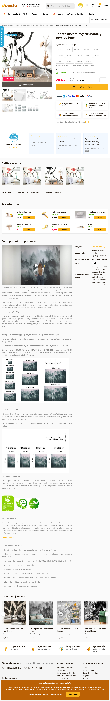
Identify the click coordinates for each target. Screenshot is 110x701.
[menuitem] (16, 14)
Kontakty (86, 678)
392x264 (60, 61)
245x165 (60, 55)
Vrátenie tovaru (62, 678)
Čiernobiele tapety (46, 25)
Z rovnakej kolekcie (51, 193)
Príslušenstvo (7, 193)
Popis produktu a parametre (28, 193)
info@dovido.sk (34, 667)
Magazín (86, 676)
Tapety (18, 25)
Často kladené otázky (90, 673)
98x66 (59, 50)
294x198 (79, 55)
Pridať (29, 217)
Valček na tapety (59, 212)
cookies (15, 689)
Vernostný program (90, 670)
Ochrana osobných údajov (66, 673)
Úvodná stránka (7, 25)
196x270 (95, 50)
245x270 (69, 55)
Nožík (90, 224)
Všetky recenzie (13, 147)
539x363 (88, 61)
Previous (3, 614)
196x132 (86, 50)
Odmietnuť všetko (56, 694)
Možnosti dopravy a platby (66, 676)
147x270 (76, 50)
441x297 (69, 61)
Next (48, 59)
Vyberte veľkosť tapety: (66, 44)
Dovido (88, 122)
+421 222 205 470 (13, 667)
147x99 (68, 50)
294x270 (88, 55)
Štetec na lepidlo (24, 224)
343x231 (97, 55)
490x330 (79, 61)
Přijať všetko (73, 694)
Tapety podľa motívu (30, 25)
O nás (85, 668)
